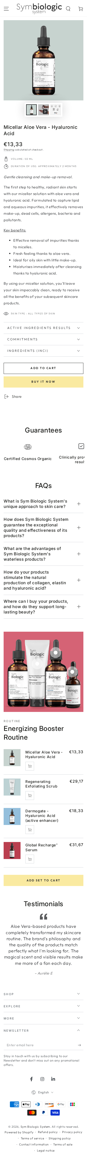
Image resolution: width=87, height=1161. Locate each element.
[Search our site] (68, 9)
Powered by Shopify (19, 1132)
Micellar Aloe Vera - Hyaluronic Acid (44, 754)
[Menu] (6, 9)
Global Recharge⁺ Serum (41, 847)
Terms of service (32, 1138)
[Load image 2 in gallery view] (55, 109)
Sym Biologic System (35, 1126)
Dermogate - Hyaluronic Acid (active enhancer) (41, 816)
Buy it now (43, 381)
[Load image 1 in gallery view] (31, 109)
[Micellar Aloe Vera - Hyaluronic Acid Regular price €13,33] (19, 685)
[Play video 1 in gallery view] (43, 109)
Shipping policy (60, 1138)
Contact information (34, 1144)
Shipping (9, 149)
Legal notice (46, 1150)
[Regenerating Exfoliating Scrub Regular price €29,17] (37, 663)
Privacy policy (72, 1132)
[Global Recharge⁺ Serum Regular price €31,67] (72, 671)
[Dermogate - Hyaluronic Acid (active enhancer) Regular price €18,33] (55, 652)
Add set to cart (44, 880)
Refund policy (48, 1132)
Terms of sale (62, 1144)
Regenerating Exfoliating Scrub (41, 784)
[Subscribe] (80, 1045)
